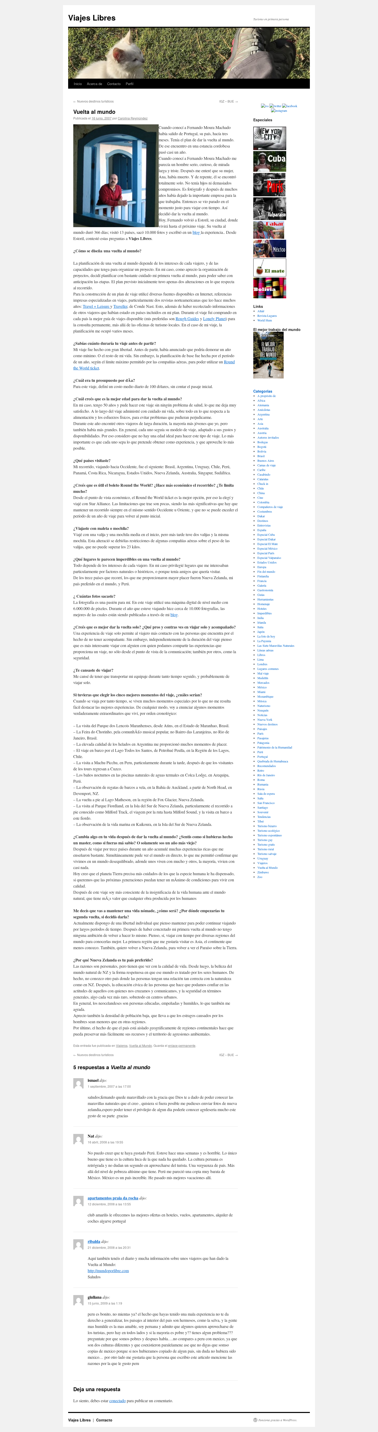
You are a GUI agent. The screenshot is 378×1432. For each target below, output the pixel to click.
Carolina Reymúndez (133, 118)
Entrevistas (264, 525)
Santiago (262, 807)
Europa (261, 567)
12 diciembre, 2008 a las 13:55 (109, 1204)
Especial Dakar (266, 539)
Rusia (260, 789)
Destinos (262, 521)
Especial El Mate (267, 544)
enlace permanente (181, 1045)
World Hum (264, 320)
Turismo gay (265, 840)
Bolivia (261, 451)
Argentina (263, 414)
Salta (260, 798)
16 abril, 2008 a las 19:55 (105, 1142)
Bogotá (261, 447)
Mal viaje (263, 673)
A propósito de (266, 396)
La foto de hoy (266, 636)
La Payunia (264, 641)
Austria (261, 433)
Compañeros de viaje (270, 507)
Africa (261, 400)
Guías (261, 595)
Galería (261, 585)
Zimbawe (263, 872)
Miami (261, 692)
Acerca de (94, 83)
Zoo (259, 877)
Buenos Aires (265, 460)
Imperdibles (264, 613)
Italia (260, 627)
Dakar (261, 516)
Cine (260, 497)
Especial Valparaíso (269, 558)
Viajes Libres (92, 17)
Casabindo (263, 474)
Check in (262, 484)
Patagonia (263, 743)
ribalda (94, 1241)
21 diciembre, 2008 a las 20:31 (109, 1247)
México (262, 687)
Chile (260, 488)
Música (261, 701)
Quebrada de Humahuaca (272, 761)
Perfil (129, 83)
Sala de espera (266, 793)
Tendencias (264, 817)
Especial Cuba (266, 534)
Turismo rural (265, 849)
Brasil (261, 456)
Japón (261, 632)
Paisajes (262, 729)
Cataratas (262, 479)
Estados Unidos (267, 562)
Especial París (265, 553)
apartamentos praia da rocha (113, 1198)
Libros (261, 655)
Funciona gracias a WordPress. (277, 1420)
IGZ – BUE (228, 101)
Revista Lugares (267, 315)
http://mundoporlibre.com (108, 1270)
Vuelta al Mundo (140, 1045)
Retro (260, 770)
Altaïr (260, 311)
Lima (260, 659)
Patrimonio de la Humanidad (274, 747)
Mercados (263, 682)
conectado (117, 1400)
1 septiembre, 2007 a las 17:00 (109, 1086)
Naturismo (263, 706)
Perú (260, 752)
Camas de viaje (266, 465)
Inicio (78, 83)
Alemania (263, 405)
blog (197, 232)
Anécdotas (263, 410)
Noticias (262, 715)
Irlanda (261, 622)
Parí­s (260, 733)
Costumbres (264, 511)
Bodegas (262, 442)
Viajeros (122, 1045)
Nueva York (264, 719)
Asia (260, 423)
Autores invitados (268, 437)
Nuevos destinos (267, 724)
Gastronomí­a (265, 590)
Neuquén (262, 710)
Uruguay (262, 858)
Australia (262, 428)
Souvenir (262, 812)
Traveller (120, 306)
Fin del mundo (266, 571)
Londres (262, 664)
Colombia (263, 502)
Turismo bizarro (267, 826)
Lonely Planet (214, 318)
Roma (261, 780)
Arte (260, 419)
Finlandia (263, 576)
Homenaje (263, 604)
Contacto (114, 83)
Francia (261, 581)
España (261, 530)
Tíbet (260, 821)
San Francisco (266, 803)
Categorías (262, 391)
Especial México (267, 548)
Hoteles (262, 608)
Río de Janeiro (266, 775)
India (260, 618)
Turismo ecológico (268, 830)
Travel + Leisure (96, 306)
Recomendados (266, 766)
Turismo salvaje (266, 854)
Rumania (262, 784)
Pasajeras (263, 738)
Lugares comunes (268, 669)
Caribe (261, 470)
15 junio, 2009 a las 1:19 (105, 1303)
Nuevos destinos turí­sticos (93, 101)
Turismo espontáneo (269, 835)
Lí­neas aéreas (265, 650)
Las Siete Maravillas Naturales (275, 645)
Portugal (262, 756)
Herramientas (265, 599)
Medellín (262, 678)
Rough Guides (187, 318)
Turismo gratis (266, 844)
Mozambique (265, 696)
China (261, 493)
